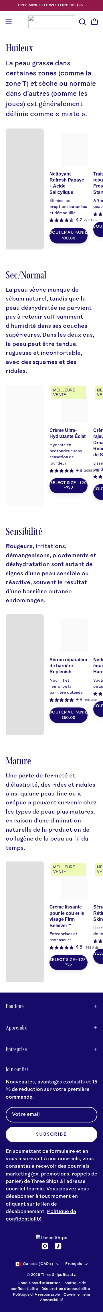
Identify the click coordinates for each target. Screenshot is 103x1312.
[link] (73, 220)
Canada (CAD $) (38, 1264)
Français (73, 1264)
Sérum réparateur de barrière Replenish (68, 665)
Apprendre (16, 1027)
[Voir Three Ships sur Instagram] (45, 1246)
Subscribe (51, 1134)
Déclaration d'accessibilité (65, 1289)
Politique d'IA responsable (36, 1295)
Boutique (15, 1006)
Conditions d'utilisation (39, 1283)
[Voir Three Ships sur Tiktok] (58, 1246)
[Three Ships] (51, 21)
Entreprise (16, 1049)
